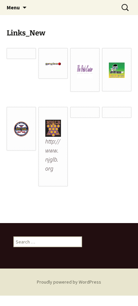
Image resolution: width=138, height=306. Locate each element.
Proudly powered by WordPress (69, 282)
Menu (13, 7)
